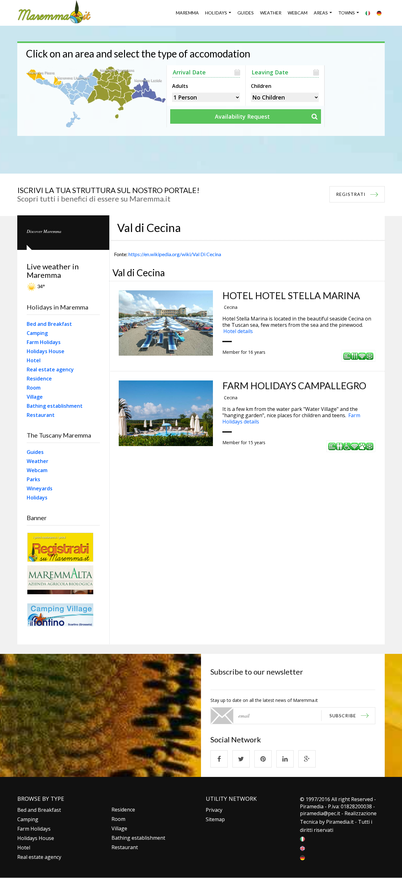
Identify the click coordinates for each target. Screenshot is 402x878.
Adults (180, 85)
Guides (245, 12)
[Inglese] (302, 847)
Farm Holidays (44, 342)
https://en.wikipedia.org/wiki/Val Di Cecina (174, 254)
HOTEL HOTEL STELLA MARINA (291, 295)
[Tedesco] (379, 13)
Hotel (34, 360)
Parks (33, 479)
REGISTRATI (351, 194)
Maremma (187, 12)
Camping (37, 333)
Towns (346, 12)
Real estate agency (50, 369)
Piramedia (338, 821)
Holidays (216, 12)
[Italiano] (367, 13)
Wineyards (39, 488)
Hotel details (238, 331)
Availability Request (242, 116)
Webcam (297, 12)
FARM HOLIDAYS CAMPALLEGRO (294, 385)
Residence (39, 378)
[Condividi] (219, 759)
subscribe (342, 715)
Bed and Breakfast (49, 323)
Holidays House (45, 351)
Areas (321, 12)
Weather (270, 12)
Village (35, 396)
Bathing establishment (55, 405)
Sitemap (215, 819)
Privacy (214, 809)
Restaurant (41, 415)
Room (34, 387)
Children (261, 85)
